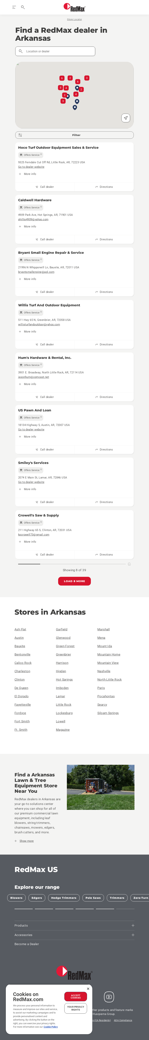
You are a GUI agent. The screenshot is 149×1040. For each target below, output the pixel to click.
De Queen (21, 688)
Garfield (61, 629)
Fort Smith (22, 721)
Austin (19, 638)
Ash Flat (20, 629)
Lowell (60, 721)
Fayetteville (23, 704)
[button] (74, 107)
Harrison (62, 663)
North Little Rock (109, 679)
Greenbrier (63, 654)
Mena (101, 638)
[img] (30, 155)
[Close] (88, 988)
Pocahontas (106, 696)
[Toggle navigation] (14, 7)
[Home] (74, 7)
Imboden (62, 688)
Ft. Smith (21, 730)
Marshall (103, 629)
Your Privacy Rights (75, 1008)
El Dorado (22, 696)
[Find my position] (125, 118)
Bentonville (22, 654)
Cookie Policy (51, 1026)
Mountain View (108, 663)
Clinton (20, 679)
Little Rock (63, 704)
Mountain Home (108, 654)
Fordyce (20, 713)
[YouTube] (109, 996)
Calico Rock (23, 663)
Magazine (63, 730)
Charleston (22, 671)
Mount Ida (104, 646)
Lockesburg (64, 713)
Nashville (103, 671)
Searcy (102, 704)
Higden (61, 671)
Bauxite (20, 646)
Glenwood (63, 638)
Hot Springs (64, 679)
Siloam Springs (108, 713)
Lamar (60, 696)
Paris (101, 688)
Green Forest (65, 646)
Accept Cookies (76, 996)
